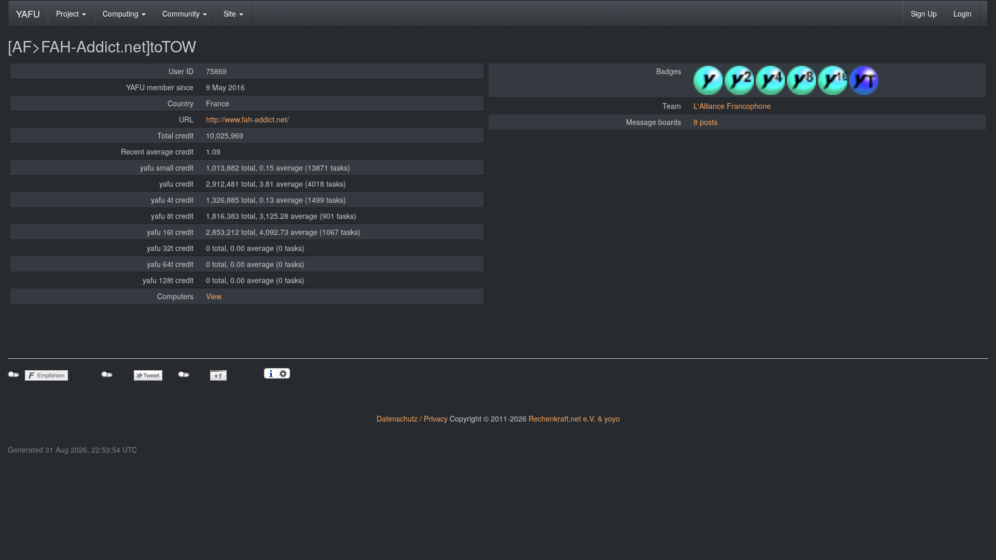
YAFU (28, 13)
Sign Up (924, 13)
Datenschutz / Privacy (412, 418)
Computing (122, 13)
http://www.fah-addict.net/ (247, 119)
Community (182, 13)
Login (962, 13)
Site (231, 13)
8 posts (705, 122)
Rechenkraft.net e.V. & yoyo (574, 418)
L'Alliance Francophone (732, 106)
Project (68, 13)
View (214, 296)
